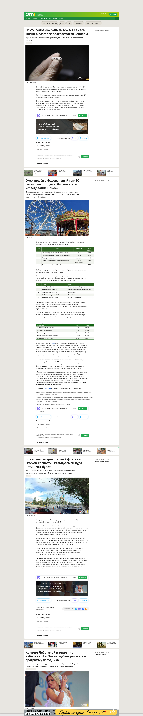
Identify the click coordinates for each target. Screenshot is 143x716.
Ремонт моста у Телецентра (50, 23)
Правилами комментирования (55, 158)
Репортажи (44, 18)
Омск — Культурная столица (93, 23)
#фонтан (28, 475)
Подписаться (82, 115)
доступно (48, 388)
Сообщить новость (44, 138)
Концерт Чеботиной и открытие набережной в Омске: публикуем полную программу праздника (50, 588)
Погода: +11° (104, 14)
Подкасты (35, 18)
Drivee (52, 343)
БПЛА (69, 23)
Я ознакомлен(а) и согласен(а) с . (49, 158)
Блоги (61, 18)
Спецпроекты (53, 18)
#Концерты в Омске (31, 669)
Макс (75, 138)
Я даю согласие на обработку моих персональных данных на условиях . (54, 156)
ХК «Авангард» (78, 23)
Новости (28, 18)
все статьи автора (40, 609)
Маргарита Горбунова (102, 461)
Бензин (62, 23)
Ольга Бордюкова (100, 655)
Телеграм (85, 138)
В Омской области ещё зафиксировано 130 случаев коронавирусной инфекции (48, 126)
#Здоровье (28, 43)
